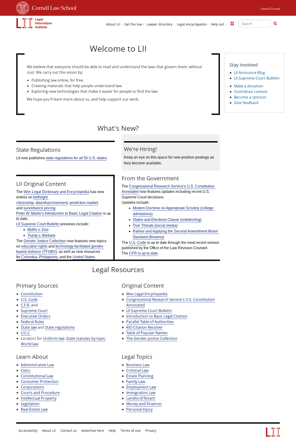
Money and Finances (144, 403)
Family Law (135, 381)
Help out (217, 24)
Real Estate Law (34, 409)
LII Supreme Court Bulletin (149, 310)
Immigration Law (140, 392)
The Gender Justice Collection (151, 338)
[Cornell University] (22, 7)
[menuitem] (113, 24)
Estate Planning (139, 375)
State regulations (60, 327)
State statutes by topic (85, 338)
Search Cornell (270, 9)
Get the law (133, 24)
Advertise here (92, 431)
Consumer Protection (40, 381)
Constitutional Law (37, 375)
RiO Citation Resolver (144, 327)
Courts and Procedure (40, 392)
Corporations (32, 387)
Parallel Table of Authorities (150, 321)
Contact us (68, 431)
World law (29, 343)
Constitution (32, 293)
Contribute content (251, 91)
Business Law (137, 364)
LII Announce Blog (249, 72)
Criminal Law (137, 370)
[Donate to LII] (232, 23)
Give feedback (246, 102)
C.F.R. (25, 305)
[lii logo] (34, 23)
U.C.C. (26, 332)
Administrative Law (37, 364)
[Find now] (275, 23)
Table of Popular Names (147, 332)
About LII (113, 24)
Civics (26, 370)
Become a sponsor (250, 97)
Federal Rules (32, 321)
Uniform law (53, 338)
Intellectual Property (38, 398)
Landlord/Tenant (140, 398)
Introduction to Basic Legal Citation (156, 316)
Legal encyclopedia (191, 24)
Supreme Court (34, 310)
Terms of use (130, 431)
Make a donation (248, 86)
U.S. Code (29, 299)
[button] (275, 23)
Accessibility (27, 431)
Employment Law (141, 387)
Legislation (30, 403)
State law (29, 327)
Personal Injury (139, 409)
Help (112, 431)
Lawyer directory (159, 24)
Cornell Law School (52, 7)
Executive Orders (35, 316)
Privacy (150, 431)
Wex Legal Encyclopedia (146, 293)
